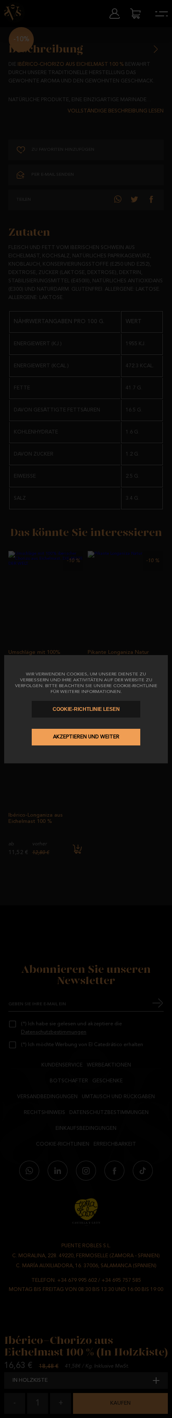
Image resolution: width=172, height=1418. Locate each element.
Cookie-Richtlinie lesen (86, 709)
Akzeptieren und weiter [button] (86, 737)
